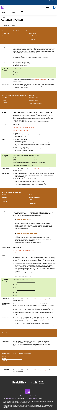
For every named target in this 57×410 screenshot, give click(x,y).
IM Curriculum (52, 0)
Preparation (5, 25)
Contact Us (53, 2)
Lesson (13, 25)
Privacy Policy (23, 395)
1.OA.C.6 (5, 37)
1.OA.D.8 (5, 201)
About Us (53, 1)
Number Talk (32, 39)
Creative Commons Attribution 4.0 (32, 398)
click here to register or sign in (40, 79)
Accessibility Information (31, 395)
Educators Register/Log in (49, 4)
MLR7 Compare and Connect (36, 103)
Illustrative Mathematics (11, 398)
